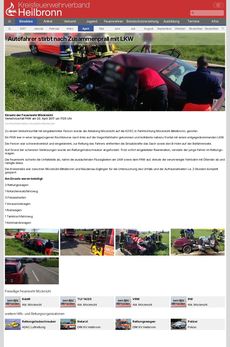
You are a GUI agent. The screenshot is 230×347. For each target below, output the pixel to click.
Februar (54, 28)
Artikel (48, 21)
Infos (215, 21)
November (196, 28)
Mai (101, 28)
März (70, 28)
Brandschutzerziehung (142, 21)
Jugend (91, 21)
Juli (133, 28)
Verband (70, 21)
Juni (117, 28)
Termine (193, 21)
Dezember (212, 28)
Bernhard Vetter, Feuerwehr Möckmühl (32, 123)
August (148, 28)
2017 (23, 28)
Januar (38, 28)
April (85, 28)
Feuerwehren (113, 21)
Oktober (180, 28)
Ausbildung (171, 21)
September (164, 28)
